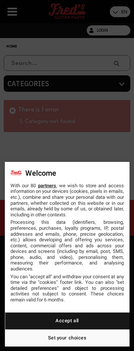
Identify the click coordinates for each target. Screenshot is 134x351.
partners (47, 185)
